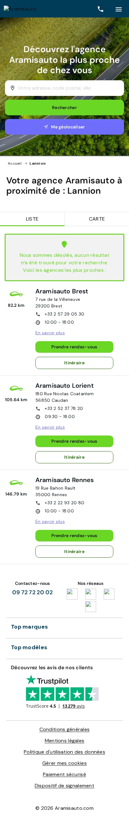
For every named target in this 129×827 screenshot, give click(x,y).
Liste (32, 219)
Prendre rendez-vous (74, 347)
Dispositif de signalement (64, 785)
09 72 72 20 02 (32, 592)
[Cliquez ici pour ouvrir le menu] (118, 8)
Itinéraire (74, 363)
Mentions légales (65, 740)
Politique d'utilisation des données (64, 752)
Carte (97, 219)
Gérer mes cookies (64, 763)
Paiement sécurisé (64, 774)
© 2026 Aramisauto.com (64, 808)
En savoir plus (50, 333)
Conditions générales (64, 729)
